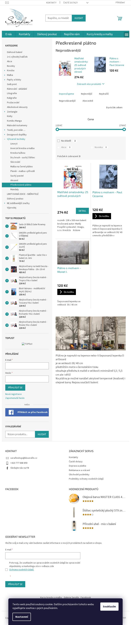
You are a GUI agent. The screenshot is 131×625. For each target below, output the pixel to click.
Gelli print (12, 84)
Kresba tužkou (17, 153)
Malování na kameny (17, 125)
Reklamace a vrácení (79, 470)
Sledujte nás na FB (19, 468)
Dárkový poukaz (15, 198)
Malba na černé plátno (21, 166)
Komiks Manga (14, 121)
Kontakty (51, 2)
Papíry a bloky (14, 79)
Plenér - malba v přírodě (22, 171)
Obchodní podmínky (79, 474)
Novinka (101, 147)
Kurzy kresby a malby (51, 597)
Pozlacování (13, 102)
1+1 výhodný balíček (17, 57)
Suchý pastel (17, 176)
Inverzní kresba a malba (22, 148)
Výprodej (11, 207)
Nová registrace (13, 394)
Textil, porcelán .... (16, 130)
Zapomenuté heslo (15, 398)
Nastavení (21, 617)
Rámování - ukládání (17, 89)
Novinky (11, 66)
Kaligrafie (12, 98)
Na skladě (68, 141)
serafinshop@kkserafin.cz (23, 458)
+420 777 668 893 (18, 463)
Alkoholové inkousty (17, 107)
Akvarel (14, 180)
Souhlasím (109, 606)
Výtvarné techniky (16, 139)
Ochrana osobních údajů (21, 569)
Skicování (15, 162)
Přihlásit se (15, 387)
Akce (10, 61)
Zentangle (12, 112)
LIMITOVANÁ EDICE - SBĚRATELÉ (23, 194)
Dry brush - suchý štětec (22, 157)
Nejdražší (104, 94)
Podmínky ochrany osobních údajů (86, 479)
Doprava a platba (77, 466)
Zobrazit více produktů (89, 83)
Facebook (86, 597)
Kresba (10, 70)
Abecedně (88, 101)
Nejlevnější (86, 94)
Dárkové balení (14, 52)
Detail (82, 210)
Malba (10, 75)
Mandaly (14, 189)
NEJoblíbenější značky (18, 203)
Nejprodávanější (67, 101)
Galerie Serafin (71, 597)
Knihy (9, 116)
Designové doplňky (17, 134)
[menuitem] (8, 34)
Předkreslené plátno (20, 185)
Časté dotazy (70, 2)
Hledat (79, 18)
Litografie (12, 93)
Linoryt (13, 143)
